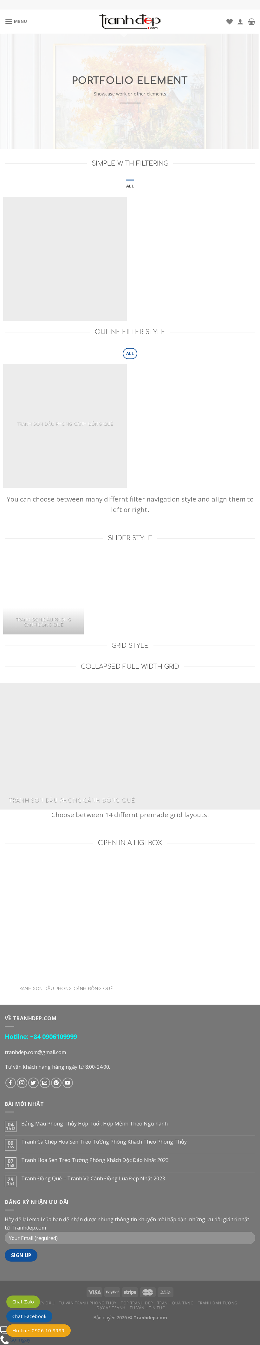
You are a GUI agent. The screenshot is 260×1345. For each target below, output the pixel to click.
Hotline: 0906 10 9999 (38, 1330)
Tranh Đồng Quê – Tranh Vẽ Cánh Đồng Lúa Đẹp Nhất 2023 (93, 1179)
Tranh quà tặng (175, 1303)
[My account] (240, 22)
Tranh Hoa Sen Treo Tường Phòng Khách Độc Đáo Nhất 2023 (95, 1160)
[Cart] (251, 22)
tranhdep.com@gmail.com (35, 1052)
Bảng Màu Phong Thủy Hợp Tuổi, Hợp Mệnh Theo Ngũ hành (94, 1124)
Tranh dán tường (217, 1303)
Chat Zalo (23, 1301)
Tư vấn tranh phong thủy (88, 1303)
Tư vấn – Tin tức (147, 1307)
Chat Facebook (29, 1316)
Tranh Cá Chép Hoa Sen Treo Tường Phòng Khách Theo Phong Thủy (104, 1142)
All (130, 186)
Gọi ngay (20, 1339)
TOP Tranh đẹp (137, 1303)
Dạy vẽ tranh (111, 1307)
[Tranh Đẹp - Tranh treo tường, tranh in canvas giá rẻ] (130, 21)
